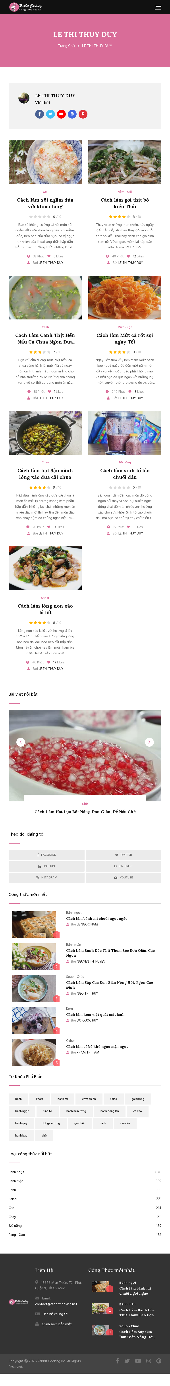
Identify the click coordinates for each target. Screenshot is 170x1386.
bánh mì (63, 1099)
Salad (85, 1199)
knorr (39, 1099)
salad (113, 1099)
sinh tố (47, 1111)
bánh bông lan (109, 1111)
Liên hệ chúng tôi (55, 1314)
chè (44, 1135)
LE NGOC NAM (84, 924)
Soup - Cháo (129, 1326)
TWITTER (126, 854)
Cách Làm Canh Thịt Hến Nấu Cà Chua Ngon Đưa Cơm (45, 342)
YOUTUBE (126, 877)
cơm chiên (89, 1099)
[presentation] (20, 742)
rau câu (125, 1123)
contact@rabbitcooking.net (56, 1304)
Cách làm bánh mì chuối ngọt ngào (97, 918)
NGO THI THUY (84, 993)
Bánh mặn (85, 1181)
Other (45, 598)
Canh (45, 327)
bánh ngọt (22, 1111)
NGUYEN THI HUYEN (88, 961)
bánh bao (21, 1135)
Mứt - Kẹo (125, 327)
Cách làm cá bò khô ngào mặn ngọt (97, 1046)
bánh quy (21, 1123)
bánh (18, 1099)
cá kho (137, 1111)
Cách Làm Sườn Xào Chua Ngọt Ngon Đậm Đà (85, 811)
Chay (45, 462)
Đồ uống (125, 462)
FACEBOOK (48, 854)
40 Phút (117, 256)
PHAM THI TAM (85, 1052)
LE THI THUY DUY (85, 34)
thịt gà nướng (51, 1123)
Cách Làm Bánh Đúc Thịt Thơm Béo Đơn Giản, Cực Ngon (137, 1315)
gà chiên (79, 1123)
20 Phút (38, 527)
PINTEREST (126, 866)
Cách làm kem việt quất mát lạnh (95, 1014)
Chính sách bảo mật (57, 1324)
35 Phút (38, 256)
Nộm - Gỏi (125, 192)
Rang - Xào (85, 1235)
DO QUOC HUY (84, 1020)
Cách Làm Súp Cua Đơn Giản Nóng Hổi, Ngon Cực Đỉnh (137, 1336)
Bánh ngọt (85, 1172)
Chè (85, 1208)
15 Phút (118, 527)
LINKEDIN (49, 866)
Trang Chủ (66, 46)
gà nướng (137, 1099)
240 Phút (118, 392)
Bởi (47, 263)
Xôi (45, 192)
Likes (58, 256)
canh (103, 1123)
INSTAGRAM (49, 877)
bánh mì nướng (76, 1111)
